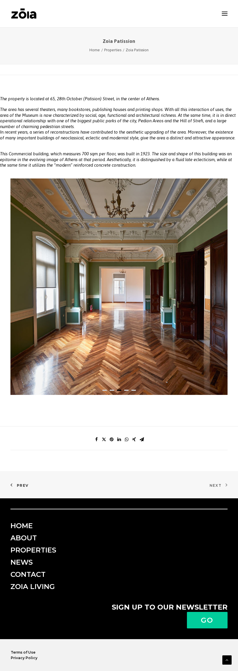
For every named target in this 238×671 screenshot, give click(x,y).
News (21, 562)
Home (94, 50)
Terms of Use (23, 652)
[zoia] (23, 13)
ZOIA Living (32, 586)
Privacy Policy (24, 658)
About (23, 538)
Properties (112, 50)
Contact (28, 574)
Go (207, 620)
